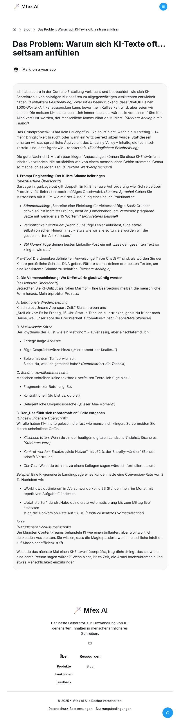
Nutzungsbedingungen (113, 709)
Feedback (63, 682)
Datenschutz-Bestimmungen (70, 709)
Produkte (64, 666)
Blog (27, 29)
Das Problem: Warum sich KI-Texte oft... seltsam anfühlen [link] (78, 29)
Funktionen (64, 674)
